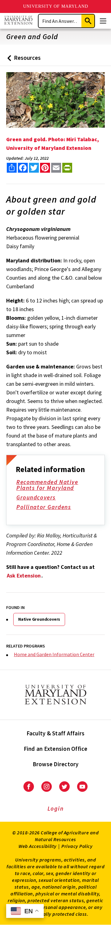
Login (55, 808)
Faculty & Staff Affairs (56, 733)
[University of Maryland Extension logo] (18, 21)
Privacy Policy (76, 846)
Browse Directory (56, 764)
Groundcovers (36, 497)
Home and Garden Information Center (54, 654)
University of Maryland (55, 6)
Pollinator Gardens (43, 507)
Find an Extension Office (56, 748)
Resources (23, 60)
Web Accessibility (37, 846)
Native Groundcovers (39, 619)
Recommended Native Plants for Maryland (47, 484)
